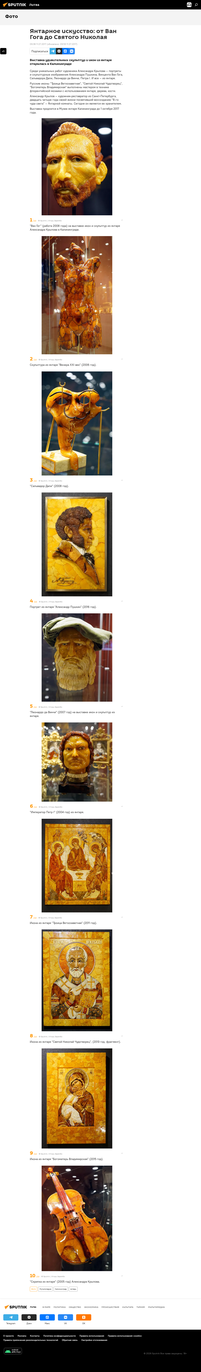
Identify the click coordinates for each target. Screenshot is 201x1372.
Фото (33, 1289)
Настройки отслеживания (94, 1340)
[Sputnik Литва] (15, 7)
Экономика (91, 1307)
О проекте (8, 1335)
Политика (60, 1307)
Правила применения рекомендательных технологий (30, 1340)
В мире (46, 1307)
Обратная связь (70, 1340)
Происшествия (110, 1307)
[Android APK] (13, 1351)
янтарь (73, 1289)
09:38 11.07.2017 (38, 44)
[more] (122, 220)
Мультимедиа (45, 1289)
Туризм (140, 1307)
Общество (75, 1307)
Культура (127, 1307)
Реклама (22, 1335)
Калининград (61, 1289)
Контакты (35, 1335)
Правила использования (91, 1335)
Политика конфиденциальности (59, 1335)
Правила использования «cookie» (125, 1335)
